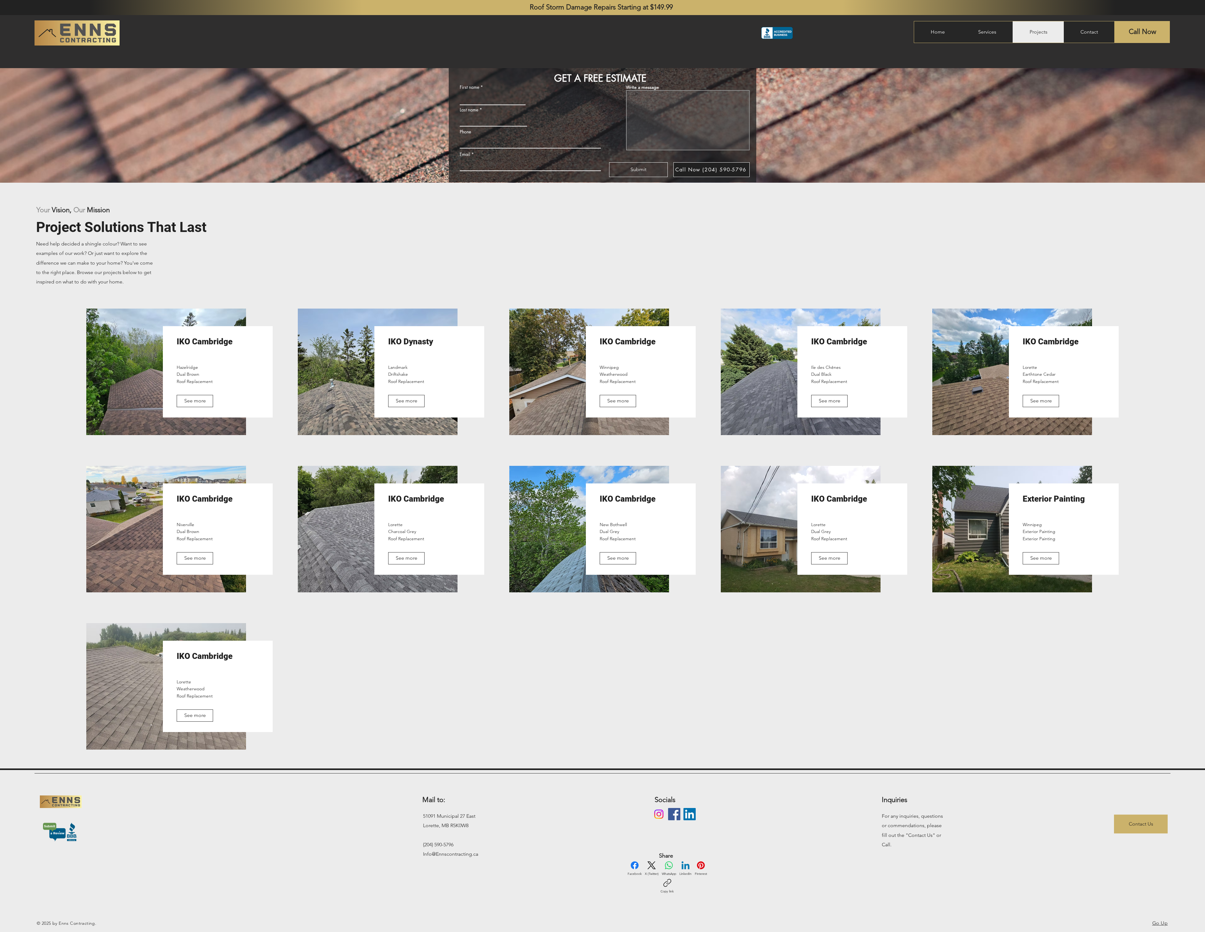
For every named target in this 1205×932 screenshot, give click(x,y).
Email (465, 154)
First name (469, 87)
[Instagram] (659, 814)
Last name (469, 110)
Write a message (642, 87)
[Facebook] (674, 814)
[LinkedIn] (689, 814)
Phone (465, 132)
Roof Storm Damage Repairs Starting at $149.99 (602, 7)
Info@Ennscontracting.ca (450, 854)
